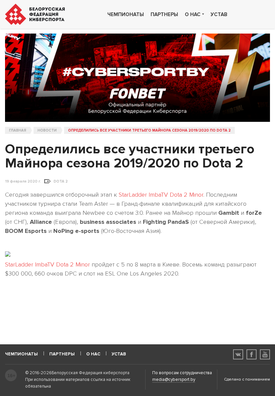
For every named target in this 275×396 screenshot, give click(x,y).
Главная (17, 130)
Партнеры (164, 14)
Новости (47, 130)
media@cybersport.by (173, 379)
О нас (193, 14)
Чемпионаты (125, 14)
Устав (219, 14)
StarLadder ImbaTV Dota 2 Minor (161, 194)
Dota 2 (61, 182)
